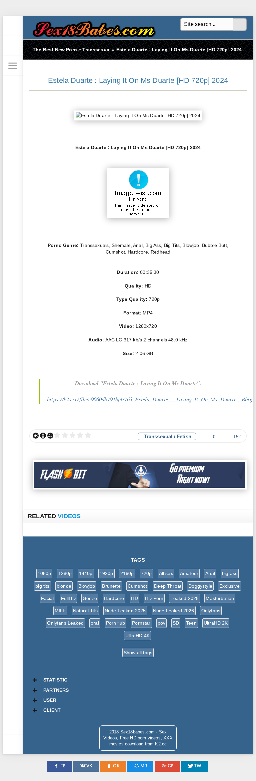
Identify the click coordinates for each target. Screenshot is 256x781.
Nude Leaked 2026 (173, 610)
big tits (42, 586)
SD (176, 623)
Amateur (189, 573)
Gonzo (90, 598)
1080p (44, 573)
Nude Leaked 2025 (125, 610)
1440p (86, 573)
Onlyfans (210, 610)
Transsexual (158, 436)
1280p (65, 573)
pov (162, 623)
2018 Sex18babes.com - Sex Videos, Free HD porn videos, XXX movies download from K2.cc (92, 27)
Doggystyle (200, 586)
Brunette (111, 586)
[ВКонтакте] (36, 436)
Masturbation (220, 598)
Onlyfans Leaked (65, 623)
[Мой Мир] (50, 436)
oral (95, 623)
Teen (191, 623)
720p (146, 573)
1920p (106, 573)
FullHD (68, 598)
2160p (127, 573)
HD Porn (154, 598)
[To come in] (13, 46)
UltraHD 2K (216, 623)
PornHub (115, 623)
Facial (47, 598)
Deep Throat (167, 586)
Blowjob (86, 586)
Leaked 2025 (184, 598)
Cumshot (137, 586)
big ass (229, 573)
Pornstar (141, 623)
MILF (60, 610)
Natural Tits (85, 610)
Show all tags (138, 652)
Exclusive (229, 586)
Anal (210, 573)
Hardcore (114, 598)
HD (134, 598)
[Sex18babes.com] (13, 26)
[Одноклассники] (43, 436)
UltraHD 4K (137, 635)
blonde (64, 586)
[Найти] (240, 24)
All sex (166, 573)
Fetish (184, 436)
